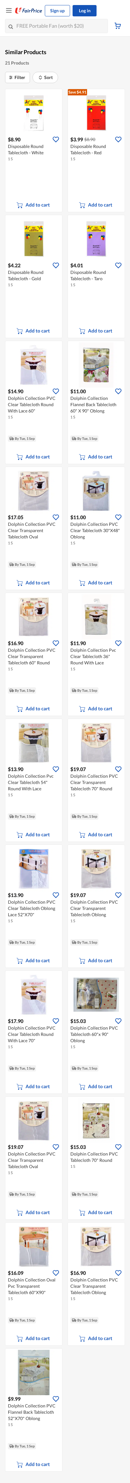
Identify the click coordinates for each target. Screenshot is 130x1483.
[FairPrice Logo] (28, 10)
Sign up (57, 10)
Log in (85, 10)
